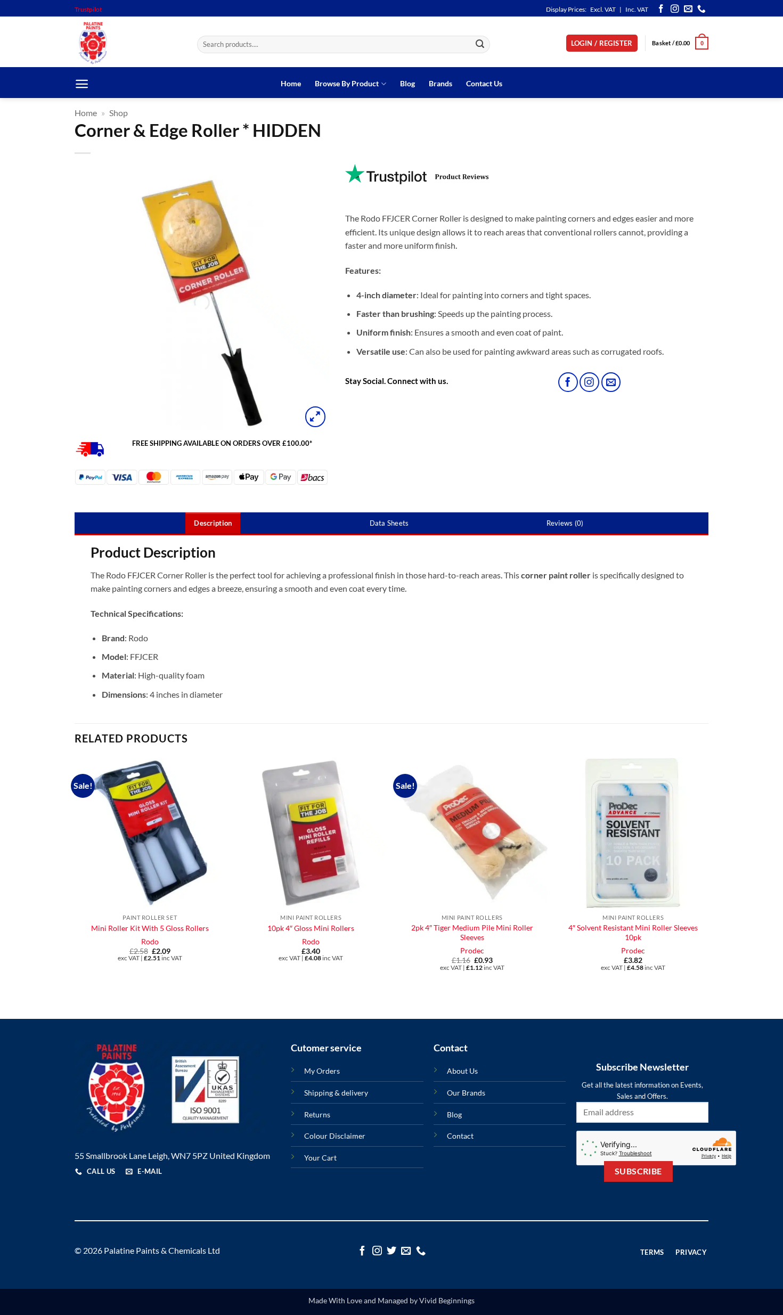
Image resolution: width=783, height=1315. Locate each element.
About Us (462, 1070)
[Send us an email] (688, 9)
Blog (407, 83)
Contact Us (484, 83)
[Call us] (701, 9)
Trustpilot (88, 9)
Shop (118, 113)
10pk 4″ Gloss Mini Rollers (310, 928)
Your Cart (320, 1157)
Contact (460, 1135)
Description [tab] (213, 523)
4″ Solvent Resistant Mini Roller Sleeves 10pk (633, 932)
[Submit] (480, 45)
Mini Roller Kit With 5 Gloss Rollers (150, 928)
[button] (602, 43)
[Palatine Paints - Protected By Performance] (128, 43)
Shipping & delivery (336, 1092)
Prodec (472, 950)
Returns (317, 1114)
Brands (440, 83)
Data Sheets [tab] (389, 523)
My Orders (322, 1070)
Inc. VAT (636, 9)
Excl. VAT (603, 9)
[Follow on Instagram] (675, 9)
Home (291, 83)
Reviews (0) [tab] (565, 523)
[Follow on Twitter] (391, 1251)
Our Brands (466, 1092)
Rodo (150, 941)
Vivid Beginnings (447, 1300)
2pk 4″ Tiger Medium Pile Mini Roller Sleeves (472, 932)
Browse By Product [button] (347, 83)
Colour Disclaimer (334, 1135)
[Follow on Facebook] (661, 9)
